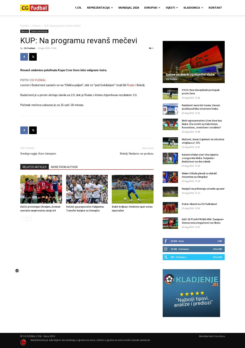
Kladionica (192, 7)
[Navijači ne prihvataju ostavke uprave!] (170, 192)
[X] (33, 57)
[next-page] (28, 218)
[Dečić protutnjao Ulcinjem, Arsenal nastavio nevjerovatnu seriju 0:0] (41, 189)
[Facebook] (24, 57)
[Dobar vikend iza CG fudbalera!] (170, 208)
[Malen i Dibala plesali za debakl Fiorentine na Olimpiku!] (170, 177)
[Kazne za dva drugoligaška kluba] (194, 62)
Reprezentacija (98, 7)
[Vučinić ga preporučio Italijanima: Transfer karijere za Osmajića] (87, 189)
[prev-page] (22, 218)
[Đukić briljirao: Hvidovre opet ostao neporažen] (133, 189)
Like (220, 241)
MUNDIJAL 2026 (128, 7)
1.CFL (78, 7)
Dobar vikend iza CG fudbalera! (199, 204)
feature (37, 25)
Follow (217, 249)
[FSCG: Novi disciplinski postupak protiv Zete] (170, 93)
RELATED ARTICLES (35, 167)
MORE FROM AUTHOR (64, 167)
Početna (24, 25)
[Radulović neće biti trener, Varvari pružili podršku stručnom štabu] (170, 109)
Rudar (131, 85)
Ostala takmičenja (39, 31)
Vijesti (170, 7)
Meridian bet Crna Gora (212, 336)
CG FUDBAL (38, 80)
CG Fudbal (29, 48)
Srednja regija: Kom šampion (38, 153)
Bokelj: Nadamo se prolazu (137, 153)
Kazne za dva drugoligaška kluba (190, 74)
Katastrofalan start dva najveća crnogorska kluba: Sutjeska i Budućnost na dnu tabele (200, 158)
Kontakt (215, 7)
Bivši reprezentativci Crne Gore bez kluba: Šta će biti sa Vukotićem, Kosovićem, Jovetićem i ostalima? (202, 124)
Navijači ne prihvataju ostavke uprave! (203, 188)
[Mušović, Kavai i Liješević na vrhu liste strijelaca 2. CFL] (170, 143)
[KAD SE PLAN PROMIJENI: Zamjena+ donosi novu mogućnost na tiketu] (170, 223)
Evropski (150, 7)
